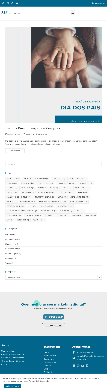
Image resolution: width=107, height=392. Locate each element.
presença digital (16, 206)
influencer (28, 192)
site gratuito (14, 215)
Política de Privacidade (39, 381)
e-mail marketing (66, 183)
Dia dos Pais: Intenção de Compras (32, 128)
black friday (41, 179)
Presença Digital (11, 253)
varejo (64, 215)
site (80, 211)
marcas (83, 192)
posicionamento (78, 201)
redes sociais (65, 206)
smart (52, 215)
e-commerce (47, 183)
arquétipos (13, 179)
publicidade (47, 206)
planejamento (27, 201)
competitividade (77, 179)
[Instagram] (3, 3)
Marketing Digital (12, 239)
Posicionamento (11, 249)
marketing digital (44, 197)
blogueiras (58, 179)
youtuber (38, 220)
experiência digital (48, 188)
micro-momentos (79, 197)
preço (32, 206)
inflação (12, 192)
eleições (12, 188)
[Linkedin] (8, 3)
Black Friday (10, 234)
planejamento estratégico (52, 201)
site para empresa (35, 215)
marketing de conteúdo (19, 197)
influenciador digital (49, 192)
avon (27, 179)
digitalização (28, 183)
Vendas (29, 134)
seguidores (66, 211)
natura (11, 201)
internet (69, 192)
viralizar (90, 215)
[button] (73, 12)
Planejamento (10, 244)
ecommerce (85, 183)
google (66, 188)
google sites (82, 188)
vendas (76, 215)
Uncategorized (11, 258)
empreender (27, 188)
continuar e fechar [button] (12, 386)
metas (62, 197)
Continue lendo (16, 150)
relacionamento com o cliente (22, 211)
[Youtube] (17, 3)
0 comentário (43, 134)
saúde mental (48, 211)
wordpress (23, 220)
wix (10, 220)
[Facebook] (12, 3)
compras (12, 183)
